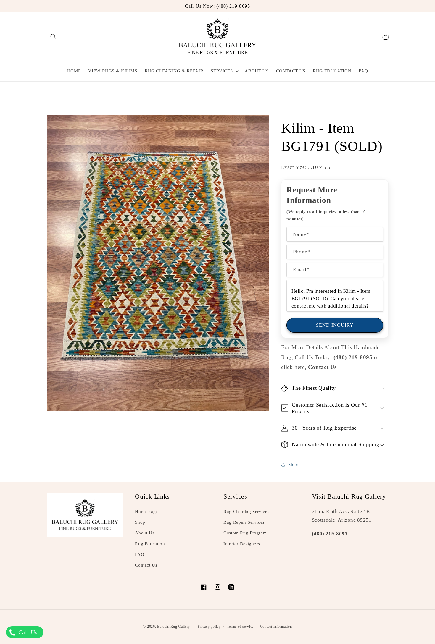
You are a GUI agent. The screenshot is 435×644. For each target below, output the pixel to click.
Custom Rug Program (245, 532)
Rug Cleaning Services (246, 511)
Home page (146, 511)
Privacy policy (209, 626)
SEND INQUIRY (335, 325)
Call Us (27, 632)
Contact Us (146, 565)
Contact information (276, 626)
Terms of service (240, 626)
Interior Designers (241, 543)
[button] (53, 36)
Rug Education (150, 543)
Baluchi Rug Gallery (173, 626)
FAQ (139, 554)
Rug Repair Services (244, 522)
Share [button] (293, 464)
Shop (140, 522)
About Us (144, 532)
